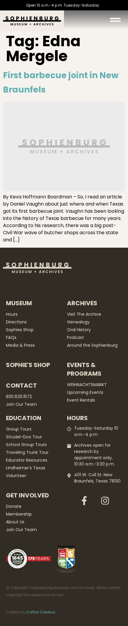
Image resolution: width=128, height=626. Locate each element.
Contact (21, 385)
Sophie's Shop (28, 365)
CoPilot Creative (40, 612)
